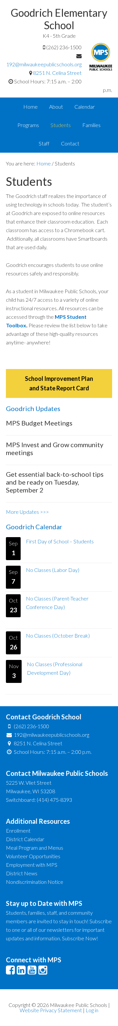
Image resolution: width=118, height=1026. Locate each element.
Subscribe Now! (80, 938)
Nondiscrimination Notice (34, 882)
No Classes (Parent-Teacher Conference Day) (57, 602)
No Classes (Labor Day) (52, 570)
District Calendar (25, 839)
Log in (92, 1010)
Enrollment (18, 830)
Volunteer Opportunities (33, 856)
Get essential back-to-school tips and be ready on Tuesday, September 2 (55, 482)
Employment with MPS (31, 865)
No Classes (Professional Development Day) (54, 668)
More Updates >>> (27, 512)
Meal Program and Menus (34, 847)
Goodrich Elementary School (59, 19)
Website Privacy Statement (51, 1010)
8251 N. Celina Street (57, 73)
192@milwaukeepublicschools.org (44, 64)
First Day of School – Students (60, 541)
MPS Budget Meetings (39, 423)
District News (21, 873)
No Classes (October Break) (58, 635)
